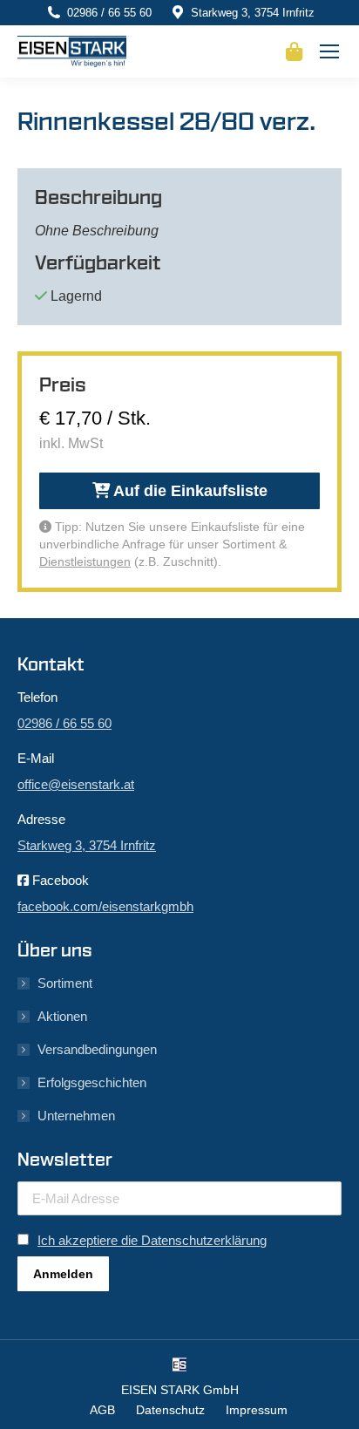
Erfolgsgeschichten (91, 1082)
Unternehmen (76, 1115)
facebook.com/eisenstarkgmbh (105, 906)
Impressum (257, 1410)
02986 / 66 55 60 (109, 12)
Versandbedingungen (97, 1049)
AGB (102, 1410)
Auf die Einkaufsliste (189, 491)
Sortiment (64, 983)
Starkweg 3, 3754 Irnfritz (253, 12)
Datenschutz (170, 1410)
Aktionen (62, 1016)
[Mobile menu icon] (329, 51)
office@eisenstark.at (75, 784)
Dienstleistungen (85, 561)
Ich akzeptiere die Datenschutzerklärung (152, 1240)
